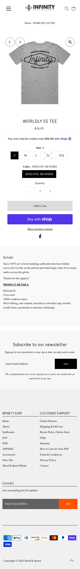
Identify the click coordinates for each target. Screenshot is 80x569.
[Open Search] (67, 8)
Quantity (40, 183)
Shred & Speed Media (14, 465)
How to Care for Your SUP (54, 449)
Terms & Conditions (51, 454)
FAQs (43, 437)
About (5, 426)
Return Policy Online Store (55, 432)
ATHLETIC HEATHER (39, 174)
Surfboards (8, 432)
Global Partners (48, 421)
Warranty (45, 443)
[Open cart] (74, 8)
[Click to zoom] (70, 42)
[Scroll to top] (72, 561)
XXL (62, 155)
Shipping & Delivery (51, 426)
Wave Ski (7, 460)
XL (48, 155)
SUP (4, 437)
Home (28, 23)
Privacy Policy (48, 460)
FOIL (5, 443)
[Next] (20, 42)
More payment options (40, 229)
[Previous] (10, 42)
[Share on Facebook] (40, 237)
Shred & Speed (32, 560)
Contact (44, 465)
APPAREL (8, 449)
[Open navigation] (12, 8)
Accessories (8, 454)
